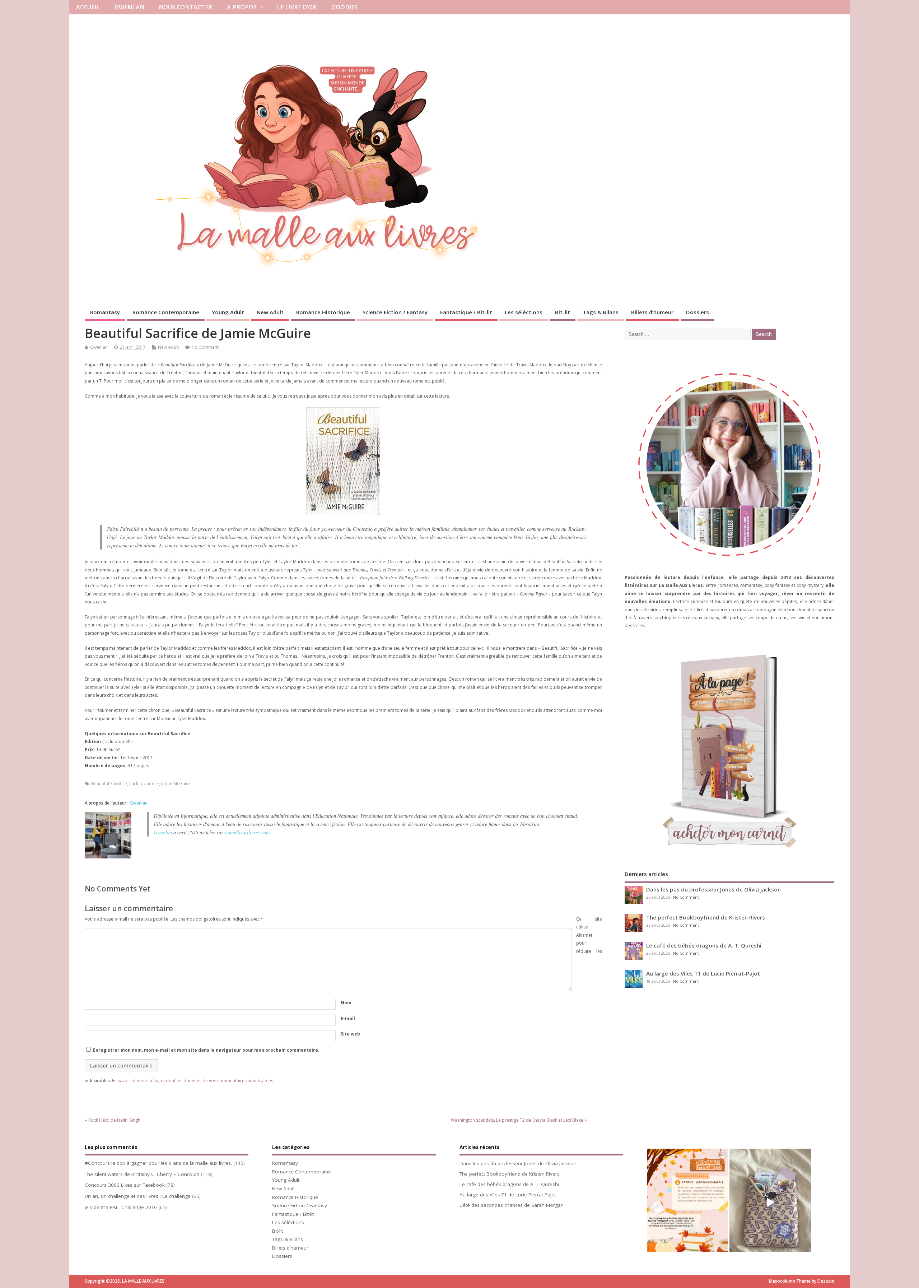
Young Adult (228, 312)
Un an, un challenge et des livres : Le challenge (138, 1196)
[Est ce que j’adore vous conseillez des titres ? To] (687, 1203)
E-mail (348, 1018)
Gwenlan (99, 347)
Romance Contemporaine (165, 312)
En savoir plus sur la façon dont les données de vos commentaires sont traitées (192, 1081)
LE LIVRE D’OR (297, 7)
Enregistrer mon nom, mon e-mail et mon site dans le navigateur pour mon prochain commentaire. (206, 1050)
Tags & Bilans (601, 312)
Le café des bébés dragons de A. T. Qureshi (703, 945)
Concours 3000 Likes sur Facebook (125, 1185)
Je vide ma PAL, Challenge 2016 (121, 1207)
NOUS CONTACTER (185, 7)
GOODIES (344, 7)
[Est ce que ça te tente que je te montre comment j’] (770, 1203)
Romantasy (105, 312)
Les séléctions (523, 312)
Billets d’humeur (652, 312)
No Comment (205, 347)
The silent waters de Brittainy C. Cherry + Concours (142, 1174)
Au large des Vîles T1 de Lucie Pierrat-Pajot (703, 973)
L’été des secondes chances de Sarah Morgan (512, 1205)
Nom (346, 1003)
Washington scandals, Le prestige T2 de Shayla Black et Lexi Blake (517, 1120)
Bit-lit (562, 312)
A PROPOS (242, 7)
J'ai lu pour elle (144, 783)
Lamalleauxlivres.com (247, 832)
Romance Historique (323, 312)
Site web (350, 1034)
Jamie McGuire (175, 783)
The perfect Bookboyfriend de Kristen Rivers (705, 917)
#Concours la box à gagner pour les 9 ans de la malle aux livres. (158, 1163)
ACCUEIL (88, 7)
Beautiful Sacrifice (109, 783)
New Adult (270, 312)
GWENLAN (129, 7)
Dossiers (697, 312)
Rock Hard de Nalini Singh (114, 1120)
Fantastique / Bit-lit (466, 312)
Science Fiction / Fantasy (395, 312)
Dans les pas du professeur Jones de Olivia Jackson (713, 889)
